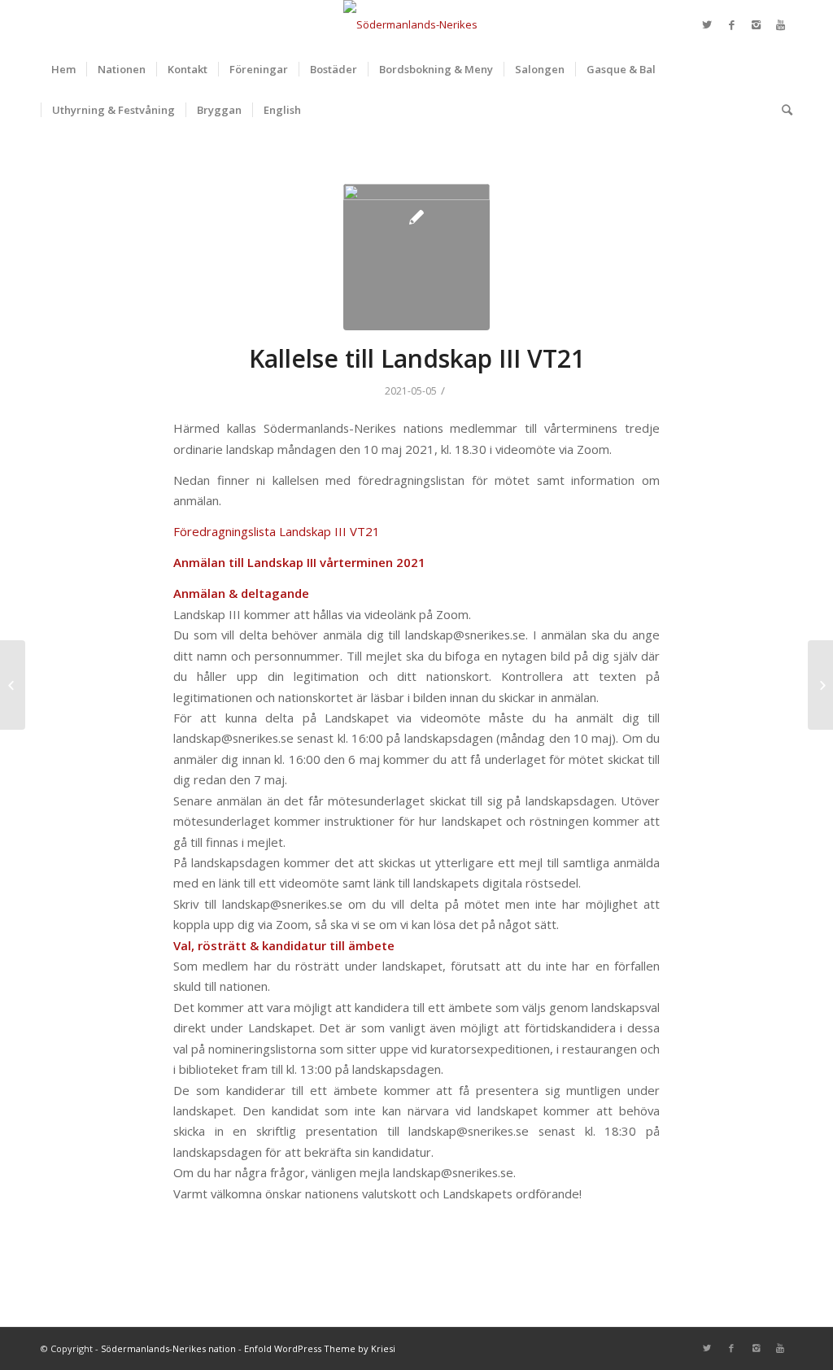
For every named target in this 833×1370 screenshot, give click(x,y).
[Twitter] (707, 24)
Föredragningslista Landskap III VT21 (276, 531)
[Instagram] (756, 24)
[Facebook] (731, 24)
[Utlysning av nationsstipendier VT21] (12, 685)
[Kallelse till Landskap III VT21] (416, 257)
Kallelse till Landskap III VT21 (417, 358)
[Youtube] (780, 24)
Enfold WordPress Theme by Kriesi (319, 1348)
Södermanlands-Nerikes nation (168, 1348)
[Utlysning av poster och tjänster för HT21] (820, 685)
